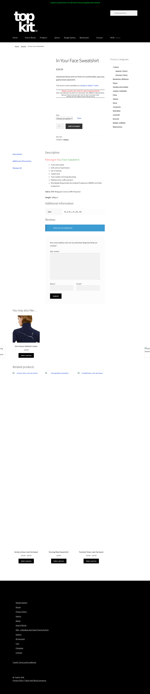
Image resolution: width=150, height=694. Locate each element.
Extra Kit (116, 119)
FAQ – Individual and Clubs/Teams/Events (32, 630)
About (18, 621)
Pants (115, 103)
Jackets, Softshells (120, 91)
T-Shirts (116, 67)
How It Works (30, 37)
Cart (17, 643)
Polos (115, 95)
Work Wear (116, 111)
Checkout (19, 648)
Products (43, 37)
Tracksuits (117, 107)
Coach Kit (116, 115)
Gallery (18, 634)
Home (15, 37)
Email (79, 284)
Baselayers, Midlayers (121, 79)
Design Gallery (70, 37)
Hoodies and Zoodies (120, 87)
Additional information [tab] (22, 161)
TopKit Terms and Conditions (24, 662)
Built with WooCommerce (35, 680)
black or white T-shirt (89, 85)
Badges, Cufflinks (119, 123)
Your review (55, 251)
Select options (26, 355)
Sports (57, 37)
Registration (117, 127)
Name (53, 284)
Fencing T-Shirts (122, 75)
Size (57, 115)
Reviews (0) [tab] (17, 168)
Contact (99, 37)
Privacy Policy (21, 612)
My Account (84, 37)
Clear (79, 118)
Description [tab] (17, 154)
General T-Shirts (122, 71)
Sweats (23, 46)
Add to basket (74, 126)
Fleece (115, 83)
